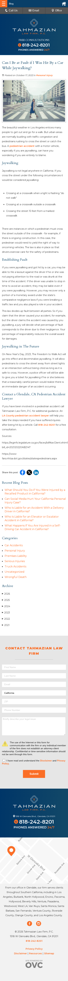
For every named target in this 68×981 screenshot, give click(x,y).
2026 (6, 593)
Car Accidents (14, 545)
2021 (6, 625)
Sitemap (49, 953)
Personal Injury (44, 75)
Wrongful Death (16, 577)
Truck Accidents (15, 566)
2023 (6, 612)
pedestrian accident (22, 146)
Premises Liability (16, 555)
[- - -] (3, 3)
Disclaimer (46, 760)
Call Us (13, 10)
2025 (6, 600)
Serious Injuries (15, 561)
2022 (6, 618)
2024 (6, 606)
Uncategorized (14, 571)
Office (58, 10)
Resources (35, 953)
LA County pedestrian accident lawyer (25, 415)
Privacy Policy (34, 948)
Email (35, 10)
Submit (34, 773)
